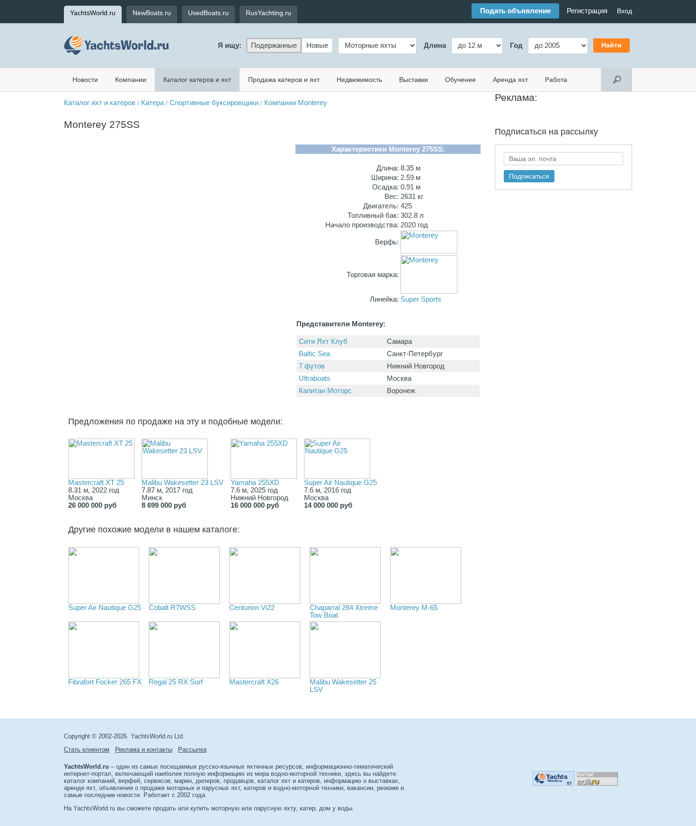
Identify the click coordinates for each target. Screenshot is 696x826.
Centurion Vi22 (252, 607)
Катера (152, 103)
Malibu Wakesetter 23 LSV (182, 482)
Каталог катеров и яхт (197, 79)
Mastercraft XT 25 (96, 482)
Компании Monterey (295, 103)
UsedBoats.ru (208, 13)
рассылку (579, 131)
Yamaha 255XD (255, 482)
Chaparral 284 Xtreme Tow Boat (344, 611)
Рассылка (192, 749)
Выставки (413, 79)
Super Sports (421, 299)
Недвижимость (359, 79)
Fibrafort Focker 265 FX (105, 682)
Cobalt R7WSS (172, 607)
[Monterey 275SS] (176, 250)
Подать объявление (515, 11)
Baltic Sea (314, 354)
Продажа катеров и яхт (284, 79)
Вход (624, 11)
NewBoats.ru (152, 13)
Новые (317, 45)
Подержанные (274, 45)
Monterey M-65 (413, 607)
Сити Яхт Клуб (323, 341)
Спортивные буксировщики (214, 103)
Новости (85, 79)
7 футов (312, 366)
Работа (556, 79)
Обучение (460, 79)
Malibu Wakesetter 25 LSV (343, 685)
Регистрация (587, 11)
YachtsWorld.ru (93, 13)
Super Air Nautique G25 (340, 482)
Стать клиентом (86, 749)
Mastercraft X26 (254, 682)
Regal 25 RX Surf (176, 682)
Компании (130, 79)
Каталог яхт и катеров (99, 103)
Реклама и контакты (143, 749)
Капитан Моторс (325, 391)
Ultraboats (314, 378)
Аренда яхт (510, 79)
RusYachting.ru (268, 13)
